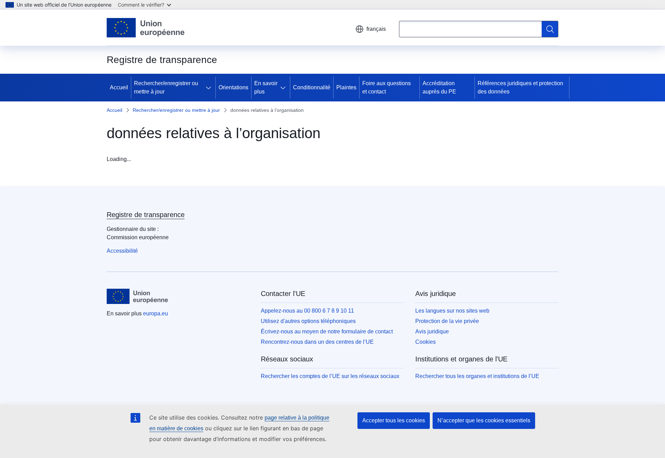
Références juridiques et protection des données (520, 87)
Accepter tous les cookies (393, 420)
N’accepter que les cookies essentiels (483, 420)
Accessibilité (122, 251)
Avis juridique (432, 331)
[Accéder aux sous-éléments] (209, 87)
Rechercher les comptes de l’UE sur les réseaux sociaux (330, 376)
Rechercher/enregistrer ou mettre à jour (166, 87)
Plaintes (346, 87)
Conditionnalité (311, 87)
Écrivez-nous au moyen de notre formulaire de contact (327, 331)
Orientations (233, 87)
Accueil (119, 87)
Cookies (425, 342)
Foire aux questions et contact (386, 87)
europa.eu (155, 313)
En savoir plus (265, 87)
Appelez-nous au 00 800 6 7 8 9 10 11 (307, 311)
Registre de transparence (146, 214)
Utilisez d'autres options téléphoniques (308, 321)
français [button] (376, 29)
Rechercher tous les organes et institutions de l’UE (477, 376)
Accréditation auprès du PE (439, 87)
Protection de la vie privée (447, 321)
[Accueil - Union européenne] (146, 27)
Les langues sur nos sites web (452, 311)
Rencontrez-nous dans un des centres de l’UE (317, 342)
